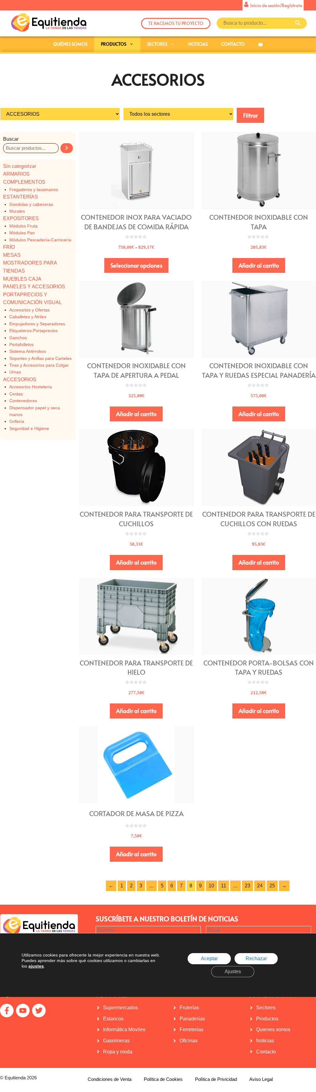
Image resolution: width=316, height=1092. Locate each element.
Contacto (233, 44)
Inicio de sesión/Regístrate (275, 5)
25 (272, 885)
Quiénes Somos (70, 44)
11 (223, 885)
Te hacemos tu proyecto (175, 23)
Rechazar (256, 958)
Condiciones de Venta (109, 1079)
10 (211, 885)
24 (260, 885)
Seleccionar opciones (136, 265)
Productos (113, 44)
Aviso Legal (261, 1079)
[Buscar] (66, 148)
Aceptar (209, 958)
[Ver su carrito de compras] (260, 44)
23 (247, 885)
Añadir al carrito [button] (259, 265)
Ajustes (233, 971)
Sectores (157, 44)
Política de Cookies (163, 1079)
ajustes (36, 966)
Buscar (11, 139)
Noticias (198, 44)
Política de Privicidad (216, 1079)
